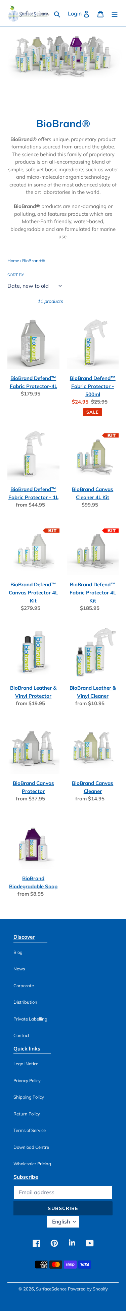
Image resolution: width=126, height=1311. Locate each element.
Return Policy (26, 1113)
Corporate (23, 985)
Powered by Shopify (88, 1288)
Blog (18, 952)
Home (13, 260)
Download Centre (31, 1147)
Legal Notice (25, 1063)
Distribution (25, 1002)
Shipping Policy (28, 1097)
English (61, 1221)
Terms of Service (29, 1130)
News (19, 968)
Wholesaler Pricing (32, 1163)
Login (80, 13)
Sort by (15, 274)
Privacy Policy (27, 1080)
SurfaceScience (51, 1288)
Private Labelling (30, 1019)
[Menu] (115, 13)
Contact (21, 1035)
